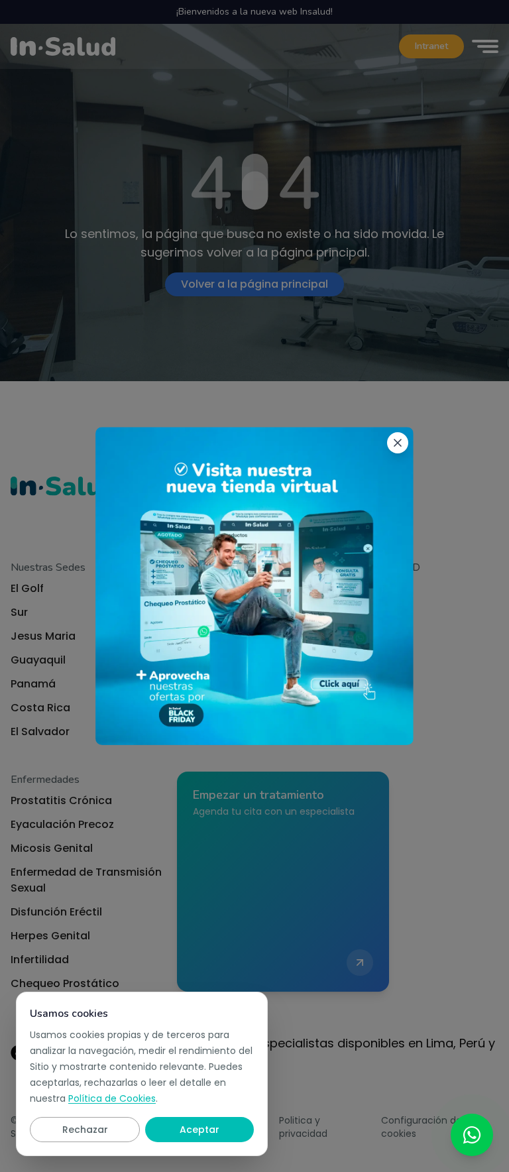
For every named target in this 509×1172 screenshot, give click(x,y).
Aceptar (199, 1129)
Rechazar (85, 1129)
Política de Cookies (112, 1098)
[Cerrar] (397, 442)
